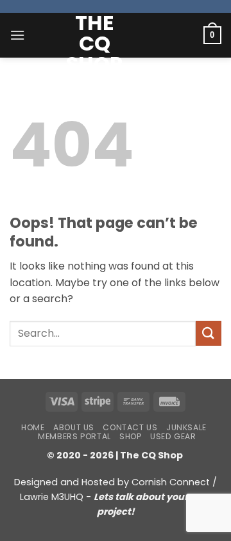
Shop (130, 436)
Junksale (186, 427)
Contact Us (130, 427)
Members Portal (74, 436)
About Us (73, 427)
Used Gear (173, 436)
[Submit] (208, 333)
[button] (17, 35)
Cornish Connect (171, 482)
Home (32, 427)
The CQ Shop (94, 43)
